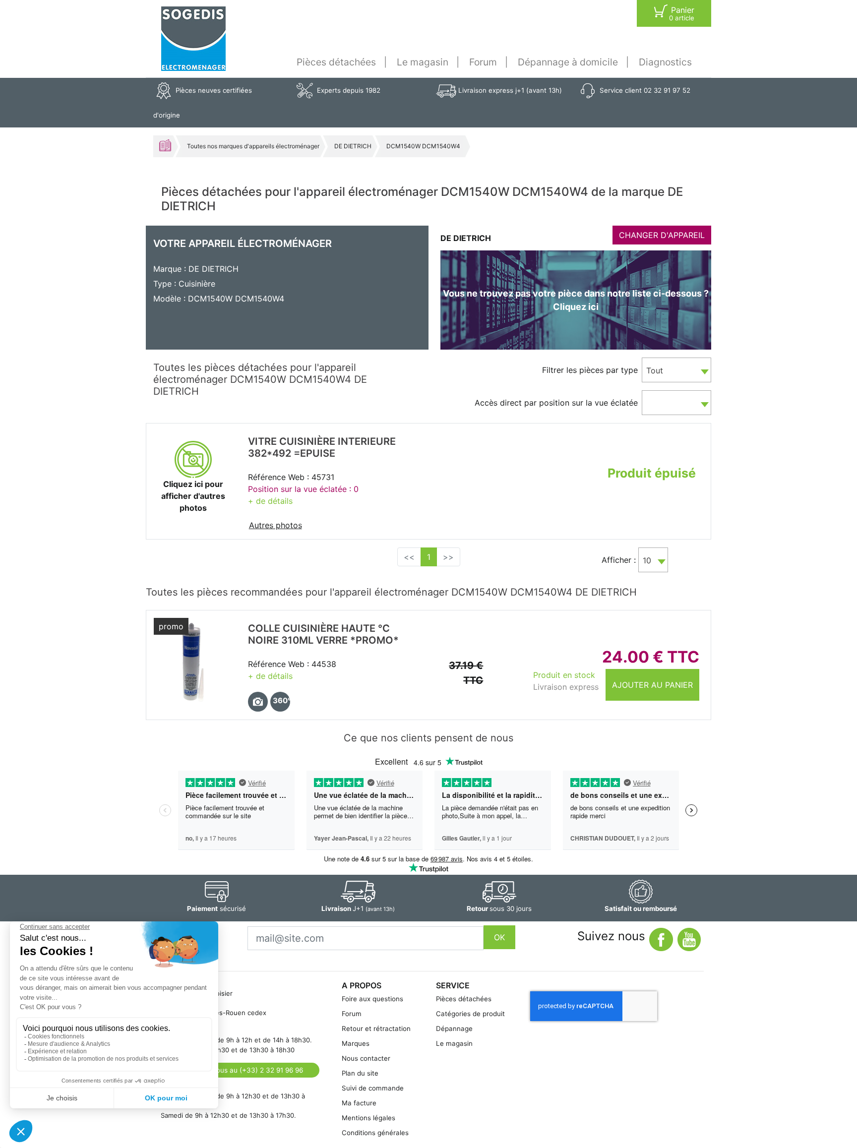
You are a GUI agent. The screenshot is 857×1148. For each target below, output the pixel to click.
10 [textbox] (647, 560)
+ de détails (270, 501)
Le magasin (422, 62)
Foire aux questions (372, 999)
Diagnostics (665, 62)
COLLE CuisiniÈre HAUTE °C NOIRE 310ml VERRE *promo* (323, 634)
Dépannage (454, 1028)
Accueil (165, 145)
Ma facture (359, 1103)
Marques (355, 1043)
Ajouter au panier (652, 685)
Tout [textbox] (654, 370)
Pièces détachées (336, 62)
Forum (483, 62)
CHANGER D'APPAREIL (662, 235)
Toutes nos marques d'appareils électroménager (253, 146)
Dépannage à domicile (568, 62)
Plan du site (360, 1073)
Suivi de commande (373, 1088)
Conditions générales (375, 1133)
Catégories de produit (470, 1014)
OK (499, 937)
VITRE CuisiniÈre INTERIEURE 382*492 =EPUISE (322, 447)
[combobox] (676, 370)
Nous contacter (366, 1058)
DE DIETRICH (352, 146)
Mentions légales (368, 1118)
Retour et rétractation (376, 1028)
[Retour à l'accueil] (193, 38)
